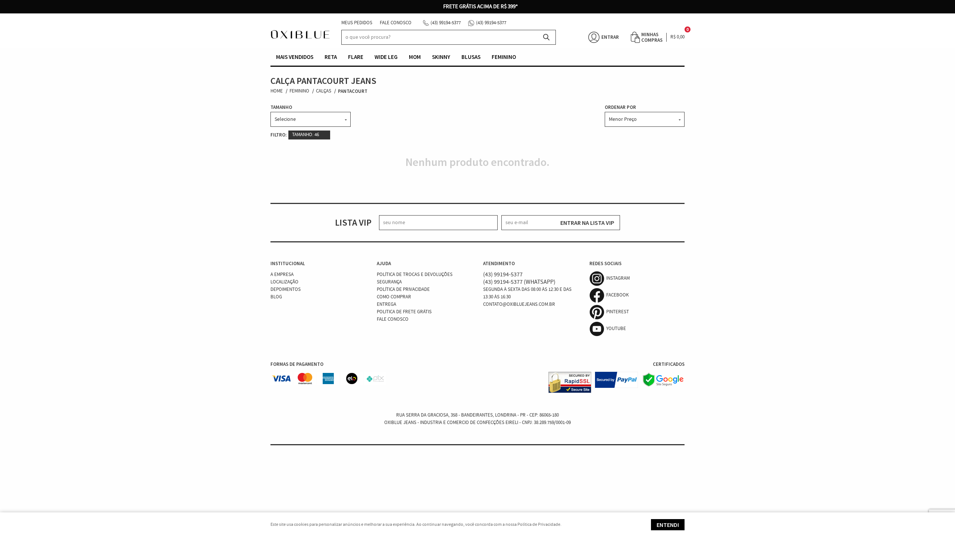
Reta (331, 56)
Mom (415, 56)
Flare (355, 56)
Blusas (470, 56)
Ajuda (384, 263)
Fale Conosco (395, 23)
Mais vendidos (294, 56)
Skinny (441, 56)
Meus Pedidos (356, 23)
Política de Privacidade (403, 289)
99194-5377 (445, 23)
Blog (276, 297)
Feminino (504, 56)
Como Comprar (394, 297)
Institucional (287, 263)
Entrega (386, 304)
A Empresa (282, 274)
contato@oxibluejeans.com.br (519, 304)
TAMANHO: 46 (305, 135)
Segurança (389, 282)
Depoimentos (285, 289)
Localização (284, 282)
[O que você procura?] (546, 37)
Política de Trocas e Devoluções (415, 274)
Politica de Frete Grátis (404, 312)
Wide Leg (386, 56)
